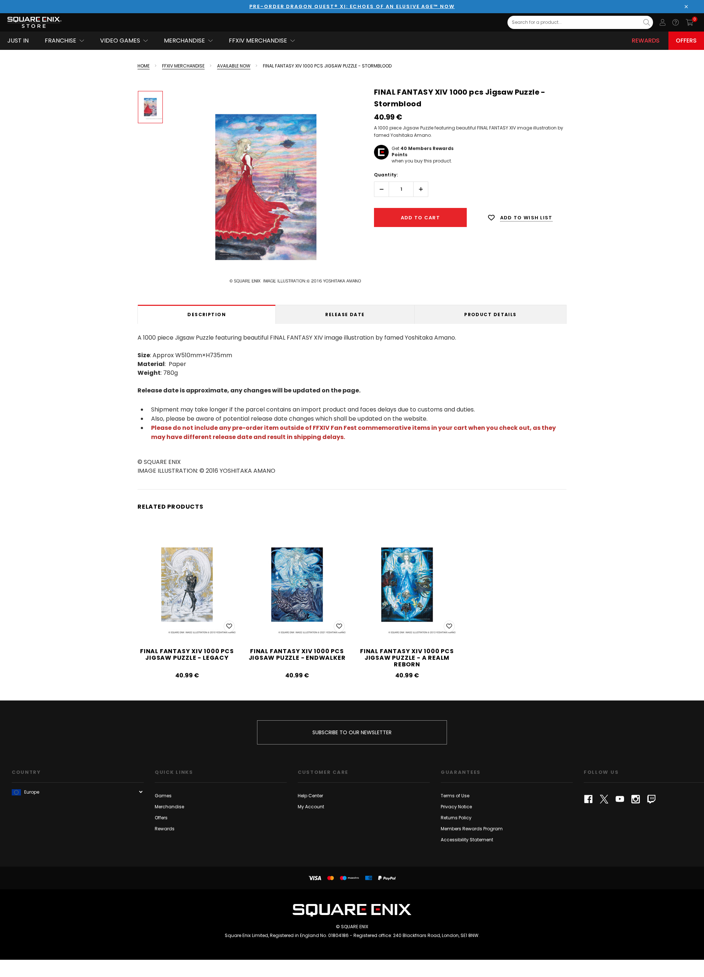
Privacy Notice (456, 807)
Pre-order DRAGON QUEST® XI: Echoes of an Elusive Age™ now (352, 6)
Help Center (310, 796)
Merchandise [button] (184, 40)
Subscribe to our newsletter (352, 732)
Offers (686, 40)
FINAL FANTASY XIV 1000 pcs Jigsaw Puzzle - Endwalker (297, 654)
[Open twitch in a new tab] (651, 799)
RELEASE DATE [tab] (344, 314)
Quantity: (386, 175)
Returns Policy (456, 818)
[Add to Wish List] (229, 626)
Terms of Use (455, 796)
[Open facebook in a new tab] (588, 799)
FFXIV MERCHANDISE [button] (258, 40)
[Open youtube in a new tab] (619, 799)
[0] (689, 22)
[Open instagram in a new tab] (635, 799)
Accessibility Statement (467, 840)
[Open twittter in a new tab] (604, 799)
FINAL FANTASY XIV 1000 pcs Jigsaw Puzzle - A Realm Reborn (407, 658)
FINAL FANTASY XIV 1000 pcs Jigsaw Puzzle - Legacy (187, 654)
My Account (311, 807)
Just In (18, 40)
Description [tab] (206, 314)
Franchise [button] (60, 40)
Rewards (646, 40)
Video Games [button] (120, 40)
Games (163, 796)
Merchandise (169, 807)
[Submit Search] (646, 22)
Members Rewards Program (472, 829)
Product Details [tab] (490, 314)
